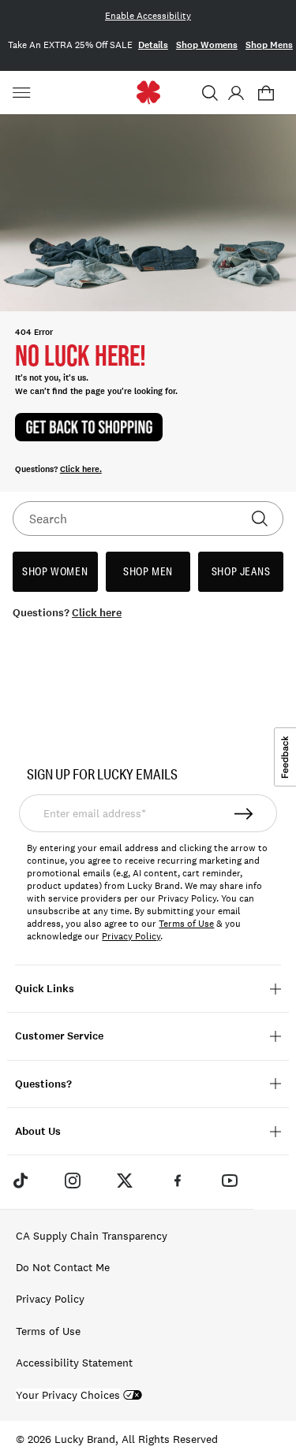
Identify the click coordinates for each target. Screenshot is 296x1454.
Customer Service (59, 1035)
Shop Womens (207, 45)
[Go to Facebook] (177, 1179)
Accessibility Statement (74, 1362)
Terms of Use (186, 923)
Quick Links (44, 988)
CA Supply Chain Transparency (91, 1236)
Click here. (81, 469)
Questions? (43, 1084)
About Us (38, 1131)
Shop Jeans (241, 571)
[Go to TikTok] (19, 1179)
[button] (210, 93)
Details (153, 45)
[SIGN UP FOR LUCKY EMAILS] (244, 813)
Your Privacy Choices (68, 1395)
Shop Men (148, 571)
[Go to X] (124, 1179)
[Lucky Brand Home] (148, 92)
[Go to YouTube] (229, 1179)
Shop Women (55, 571)
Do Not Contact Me (63, 1267)
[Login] (236, 93)
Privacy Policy (131, 936)
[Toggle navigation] (24, 93)
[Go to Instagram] (72, 1179)
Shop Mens (269, 45)
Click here (97, 612)
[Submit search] (259, 518)
